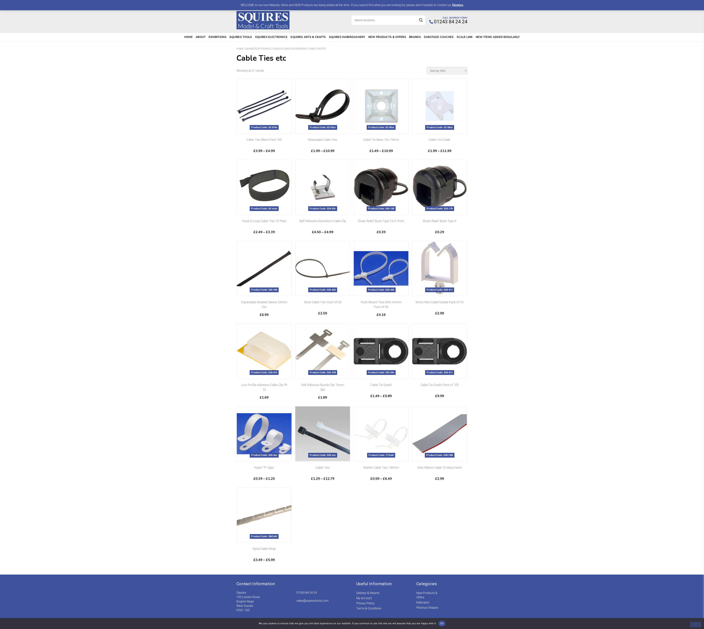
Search (421, 20)
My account (364, 598)
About (201, 37)
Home (188, 37)
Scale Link (465, 37)
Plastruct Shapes (427, 607)
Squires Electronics (271, 37)
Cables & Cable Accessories (289, 48)
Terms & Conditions (368, 608)
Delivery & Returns (368, 593)
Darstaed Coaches (439, 37)
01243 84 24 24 (306, 592)
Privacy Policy (365, 603)
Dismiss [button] (457, 5)
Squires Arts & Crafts (308, 37)
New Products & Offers (387, 37)
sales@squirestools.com (312, 600)
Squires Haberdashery (347, 37)
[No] (695, 624)
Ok (441, 623)
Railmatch (422, 602)
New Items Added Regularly (498, 37)
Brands (415, 37)
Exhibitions (217, 37)
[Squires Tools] (262, 20)
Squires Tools (240, 37)
